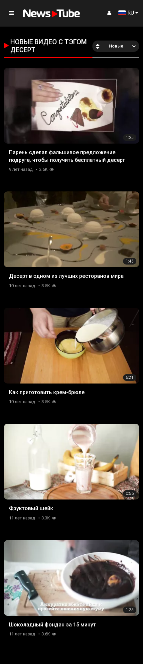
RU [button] (130, 13)
